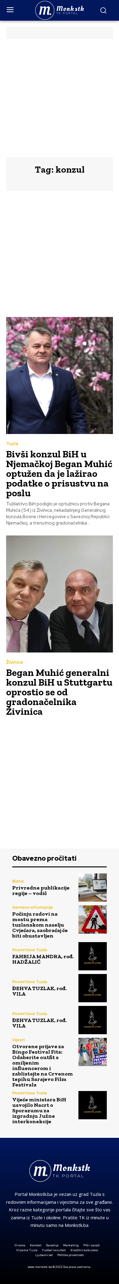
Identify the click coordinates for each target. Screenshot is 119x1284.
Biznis (18, 881)
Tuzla (12, 444)
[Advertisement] (59, 98)
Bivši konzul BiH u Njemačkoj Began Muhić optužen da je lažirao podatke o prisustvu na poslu (59, 473)
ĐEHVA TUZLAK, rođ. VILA (39, 991)
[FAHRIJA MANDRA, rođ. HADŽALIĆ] (92, 956)
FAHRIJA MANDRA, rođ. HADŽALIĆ (43, 959)
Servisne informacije (32, 907)
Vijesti (18, 1040)
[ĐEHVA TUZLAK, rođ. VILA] (92, 988)
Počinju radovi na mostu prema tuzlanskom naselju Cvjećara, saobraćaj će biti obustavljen (40, 925)
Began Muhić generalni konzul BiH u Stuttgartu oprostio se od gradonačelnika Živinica (59, 692)
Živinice (14, 662)
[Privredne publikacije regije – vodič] (92, 887)
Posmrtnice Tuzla (29, 950)
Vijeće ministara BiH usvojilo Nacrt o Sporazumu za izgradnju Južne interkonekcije (39, 1110)
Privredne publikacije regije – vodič (41, 890)
